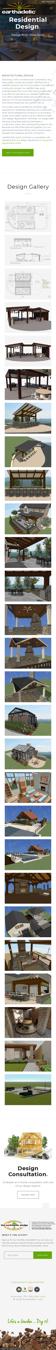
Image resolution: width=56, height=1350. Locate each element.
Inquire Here (28, 1195)
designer (15, 85)
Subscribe (42, 1255)
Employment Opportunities (28, 1282)
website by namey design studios (12, 1348)
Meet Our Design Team (18, 153)
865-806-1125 (48, 2)
